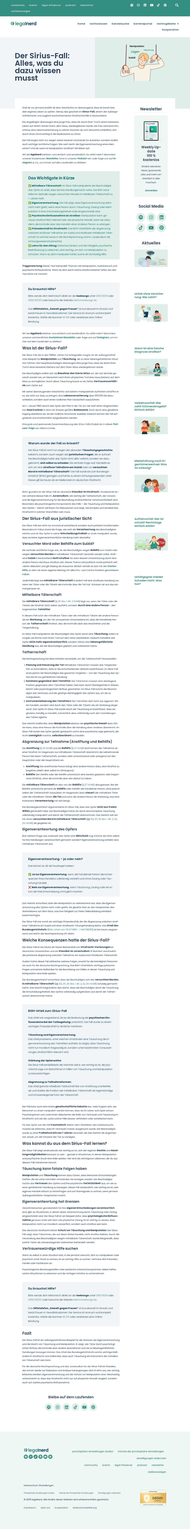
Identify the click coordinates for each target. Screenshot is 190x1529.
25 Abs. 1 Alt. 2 (105, 819)
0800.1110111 (101, 296)
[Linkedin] (145, 5)
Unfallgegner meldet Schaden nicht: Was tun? (148, 580)
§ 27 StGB (77, 748)
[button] (177, 5)
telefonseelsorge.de (85, 300)
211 (96, 819)
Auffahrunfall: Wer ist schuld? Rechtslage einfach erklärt (149, 522)
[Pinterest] (165, 5)
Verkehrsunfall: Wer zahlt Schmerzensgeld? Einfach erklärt (150, 406)
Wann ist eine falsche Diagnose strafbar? (149, 350)
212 (92, 819)
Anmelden (151, 190)
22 (115, 819)
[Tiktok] (158, 5)
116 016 (65, 317)
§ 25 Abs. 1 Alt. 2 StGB (67, 601)
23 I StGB (27, 823)
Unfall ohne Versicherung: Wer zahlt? (149, 295)
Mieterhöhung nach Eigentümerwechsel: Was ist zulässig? (150, 464)
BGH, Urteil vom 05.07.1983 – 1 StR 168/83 (70, 929)
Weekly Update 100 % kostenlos (151, 153)
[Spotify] (132, 5)
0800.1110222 (35, 300)
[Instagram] (138, 5)
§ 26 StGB (46, 748)
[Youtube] (152, 5)
